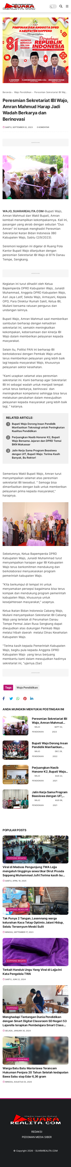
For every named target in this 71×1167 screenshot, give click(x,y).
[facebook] (6, 699)
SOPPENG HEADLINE (18, 909)
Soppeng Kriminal (17, 1059)
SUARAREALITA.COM (46, 1150)
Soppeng (12, 1008)
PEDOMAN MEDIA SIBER (37, 1137)
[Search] (60, 6)
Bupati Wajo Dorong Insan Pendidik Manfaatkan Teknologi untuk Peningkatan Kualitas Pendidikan (38, 427)
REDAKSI (36, 1131)
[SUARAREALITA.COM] (19, 8)
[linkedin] (33, 699)
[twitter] (12, 699)
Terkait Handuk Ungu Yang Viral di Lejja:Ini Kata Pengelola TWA (32, 972)
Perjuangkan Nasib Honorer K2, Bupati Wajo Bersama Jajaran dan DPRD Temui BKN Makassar (36, 441)
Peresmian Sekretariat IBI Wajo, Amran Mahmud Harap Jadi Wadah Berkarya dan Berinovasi (49, 720)
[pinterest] (26, 699)
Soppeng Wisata (16, 858)
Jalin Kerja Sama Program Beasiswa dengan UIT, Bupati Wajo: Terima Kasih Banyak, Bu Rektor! (36, 454)
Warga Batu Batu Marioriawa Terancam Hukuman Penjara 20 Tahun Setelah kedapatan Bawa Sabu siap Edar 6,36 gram (35, 1072)
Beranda (7, 92)
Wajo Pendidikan (23, 92)
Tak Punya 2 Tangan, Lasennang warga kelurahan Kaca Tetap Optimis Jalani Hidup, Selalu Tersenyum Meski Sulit (33, 922)
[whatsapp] (19, 699)
